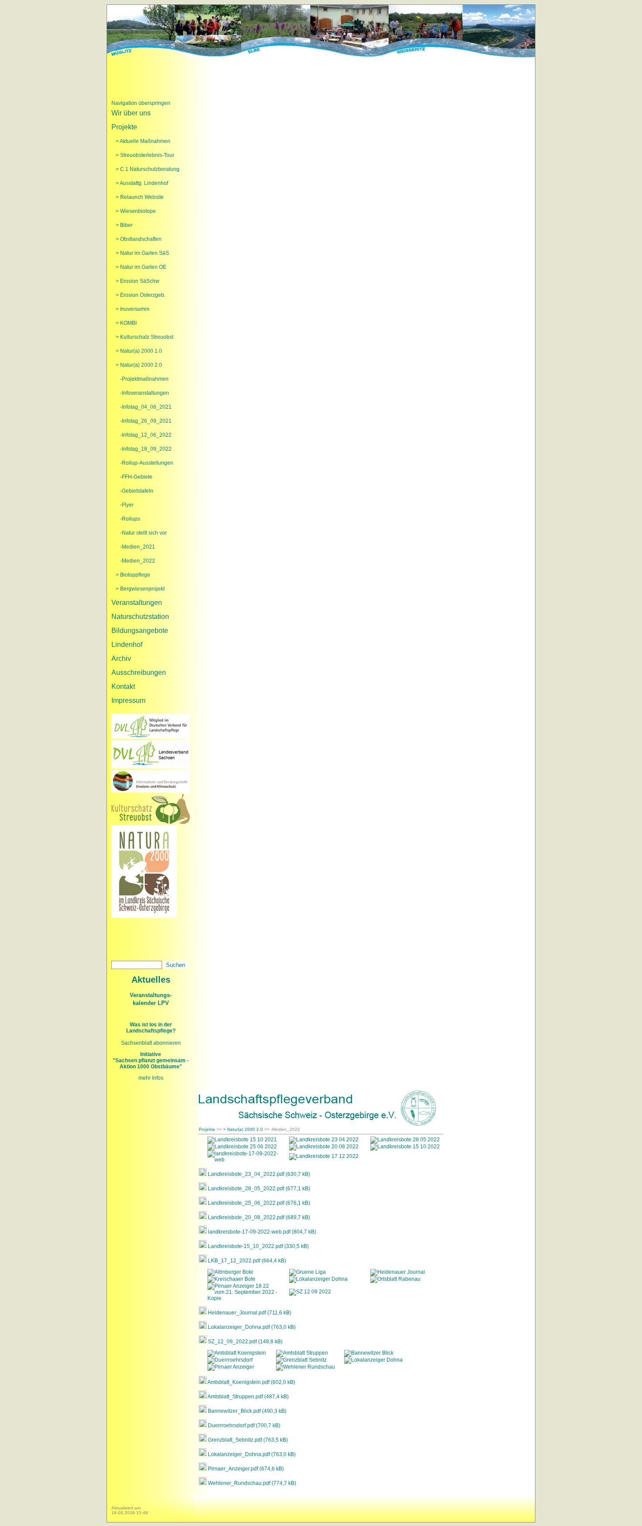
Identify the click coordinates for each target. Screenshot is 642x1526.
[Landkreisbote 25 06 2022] (242, 1147)
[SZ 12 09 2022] (310, 1292)
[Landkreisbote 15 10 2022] (405, 1147)
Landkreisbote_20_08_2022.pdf (259, 1217)
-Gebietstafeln (136, 491)
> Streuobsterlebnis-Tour (145, 155)
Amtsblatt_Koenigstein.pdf (251, 1382)
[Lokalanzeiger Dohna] (318, 1279)
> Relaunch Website (140, 197)
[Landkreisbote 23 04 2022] (324, 1140)
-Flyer (127, 505)
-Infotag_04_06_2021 (146, 407)
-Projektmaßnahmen (144, 379)
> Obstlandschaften (139, 239)
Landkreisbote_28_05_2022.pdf (259, 1188)
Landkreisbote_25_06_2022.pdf (259, 1203)
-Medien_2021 (137, 547)
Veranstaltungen (136, 602)
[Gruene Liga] (307, 1272)
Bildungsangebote (139, 630)
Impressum (128, 700)
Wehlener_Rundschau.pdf (252, 1483)
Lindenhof (126, 644)
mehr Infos (150, 1078)
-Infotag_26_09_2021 (146, 421)
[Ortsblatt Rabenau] (395, 1279)
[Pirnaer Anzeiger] (230, 1367)
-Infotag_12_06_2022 (146, 435)
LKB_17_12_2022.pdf (247, 1261)
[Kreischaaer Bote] (231, 1279)
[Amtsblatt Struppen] (302, 1353)
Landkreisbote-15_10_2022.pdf (258, 1246)
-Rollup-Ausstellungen (146, 463)
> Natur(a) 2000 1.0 (139, 351)
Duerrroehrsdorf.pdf (244, 1425)
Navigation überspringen (140, 103)
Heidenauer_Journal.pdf (249, 1313)
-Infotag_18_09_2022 (146, 449)
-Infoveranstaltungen (144, 393)
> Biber (124, 225)
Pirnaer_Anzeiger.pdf (246, 1469)
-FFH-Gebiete (136, 477)
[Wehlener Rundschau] (305, 1367)
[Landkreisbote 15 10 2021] (242, 1140)
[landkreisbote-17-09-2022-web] (243, 1160)
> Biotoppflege (133, 575)
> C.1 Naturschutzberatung (147, 169)
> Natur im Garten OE (141, 267)
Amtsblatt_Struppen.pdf (248, 1397)
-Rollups (130, 519)
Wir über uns (131, 113)
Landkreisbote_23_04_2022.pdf (259, 1174)
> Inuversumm (132, 309)
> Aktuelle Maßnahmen (143, 141)
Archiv (121, 658)
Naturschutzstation (140, 616)
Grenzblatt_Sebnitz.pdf (248, 1440)
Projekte (124, 127)
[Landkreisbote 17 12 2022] (324, 1156)
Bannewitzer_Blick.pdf (247, 1411)
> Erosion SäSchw (137, 281)
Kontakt (123, 686)
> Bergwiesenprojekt (140, 589)
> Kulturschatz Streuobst (144, 337)
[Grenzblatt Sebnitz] (301, 1360)
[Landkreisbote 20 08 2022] (324, 1147)
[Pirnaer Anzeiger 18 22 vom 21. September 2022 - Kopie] (243, 1298)
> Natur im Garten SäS (142, 253)
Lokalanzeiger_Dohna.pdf (252, 1327)
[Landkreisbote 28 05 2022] (405, 1140)
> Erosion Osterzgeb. (141, 295)
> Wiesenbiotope (136, 211)
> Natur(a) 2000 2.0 (139, 365)
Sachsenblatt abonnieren (151, 1043)
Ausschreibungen (138, 672)
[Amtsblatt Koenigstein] (236, 1353)
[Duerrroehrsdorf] (229, 1360)
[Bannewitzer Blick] (368, 1353)
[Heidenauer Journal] (397, 1272)
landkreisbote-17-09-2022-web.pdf (262, 1232)
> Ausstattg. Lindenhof (142, 183)
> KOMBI (126, 323)
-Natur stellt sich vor (143, 533)
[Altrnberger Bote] (230, 1272)
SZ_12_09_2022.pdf (245, 1341)
